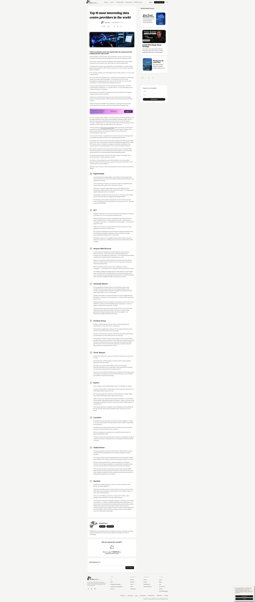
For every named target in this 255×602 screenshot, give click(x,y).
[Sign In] (102, 526)
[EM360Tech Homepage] (93, 581)
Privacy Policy (143, 595)
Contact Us (122, 595)
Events (145, 579)
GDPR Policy (159, 595)
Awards (160, 589)
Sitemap (166, 595)
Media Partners (147, 584)
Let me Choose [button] (244, 596)
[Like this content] (108, 26)
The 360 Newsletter (163, 591)
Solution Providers (120, 2)
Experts (145, 582)
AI (110, 579)
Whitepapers (133, 589)
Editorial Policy (151, 595)
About (160, 579)
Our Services (162, 586)
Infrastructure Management (116, 586)
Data (111, 582)
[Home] (92, 3)
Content (111, 2)
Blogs (160, 582)
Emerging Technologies (115, 584)
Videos (131, 586)
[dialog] (244, 593)
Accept (244, 598)
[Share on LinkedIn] (117, 26)
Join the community (159, 2)
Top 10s (132, 584)
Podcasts (106, 2)
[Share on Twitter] (114, 26)
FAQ (160, 584)
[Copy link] (121, 26)
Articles (132, 579)
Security (112, 589)
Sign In (150, 2)
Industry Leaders (128, 2)
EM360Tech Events (138, 2)
